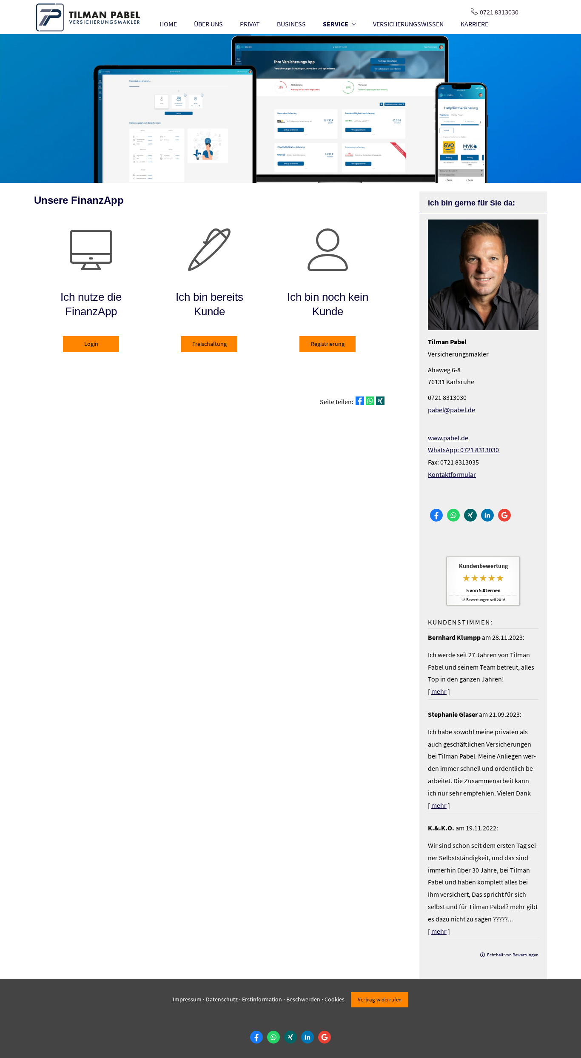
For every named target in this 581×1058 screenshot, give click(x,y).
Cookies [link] (335, 999)
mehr (439, 691)
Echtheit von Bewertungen (512, 955)
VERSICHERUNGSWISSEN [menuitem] (408, 24)
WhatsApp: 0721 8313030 (464, 449)
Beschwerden (303, 999)
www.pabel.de (448, 437)
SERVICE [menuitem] (335, 24)
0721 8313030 (499, 12)
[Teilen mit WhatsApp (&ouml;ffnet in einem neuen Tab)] (370, 400)
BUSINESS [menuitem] (291, 24)
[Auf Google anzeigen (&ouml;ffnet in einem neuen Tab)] (504, 515)
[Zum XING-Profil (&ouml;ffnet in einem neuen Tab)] (470, 515)
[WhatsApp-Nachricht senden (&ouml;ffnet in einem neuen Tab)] (453, 515)
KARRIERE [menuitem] (474, 24)
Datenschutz (222, 999)
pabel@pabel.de (451, 409)
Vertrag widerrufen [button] (380, 999)
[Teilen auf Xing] (380, 400)
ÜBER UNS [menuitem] (208, 24)
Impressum (187, 999)
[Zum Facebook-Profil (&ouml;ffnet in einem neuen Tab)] (436, 515)
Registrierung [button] (328, 344)
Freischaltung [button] (209, 344)
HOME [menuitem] (168, 24)
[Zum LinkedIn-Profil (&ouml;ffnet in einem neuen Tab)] (487, 515)
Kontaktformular (452, 474)
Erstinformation (262, 999)
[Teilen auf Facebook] (360, 400)
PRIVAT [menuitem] (250, 24)
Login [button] (91, 344)
